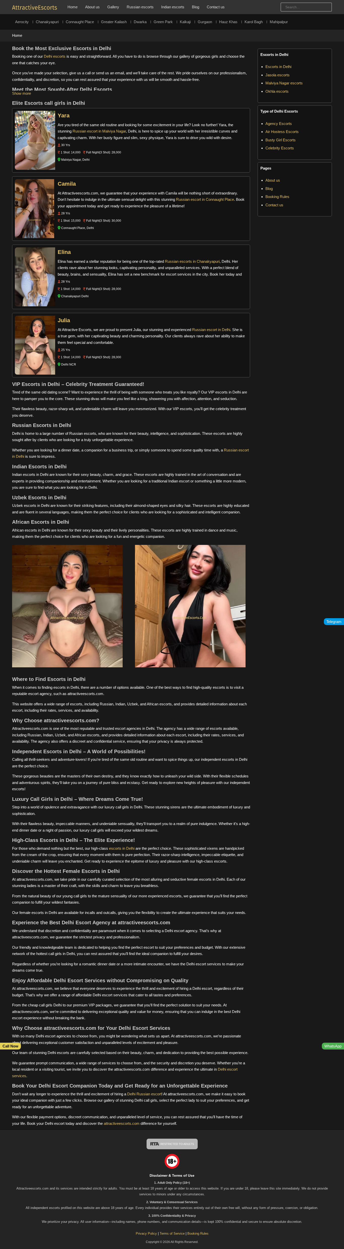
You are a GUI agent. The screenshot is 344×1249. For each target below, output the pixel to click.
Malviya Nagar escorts (284, 83)
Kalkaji (185, 22)
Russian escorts (140, 7)
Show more (21, 93)
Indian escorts (172, 7)
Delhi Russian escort (144, 1094)
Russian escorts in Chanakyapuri (192, 261)
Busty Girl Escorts (280, 140)
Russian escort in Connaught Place (205, 199)
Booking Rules (277, 196)
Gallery (113, 7)
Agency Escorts (278, 123)
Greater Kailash (114, 22)
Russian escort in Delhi (211, 329)
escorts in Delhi (121, 848)
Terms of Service (173, 1233)
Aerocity (22, 22)
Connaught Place (80, 22)
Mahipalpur (279, 22)
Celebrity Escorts (279, 148)
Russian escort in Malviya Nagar (99, 131)
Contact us (216, 7)
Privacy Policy (146, 1233)
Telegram (333, 621)
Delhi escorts (54, 56)
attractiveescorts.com (122, 1123)
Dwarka (140, 22)
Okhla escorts (277, 91)
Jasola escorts (277, 75)
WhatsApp (332, 1046)
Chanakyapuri (47, 22)
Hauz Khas (228, 22)
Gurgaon (205, 22)
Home (72, 7)
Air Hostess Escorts (282, 131)
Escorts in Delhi (278, 66)
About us (92, 7)
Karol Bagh (254, 22)
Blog (195, 7)
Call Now (10, 1046)
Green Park (163, 22)
